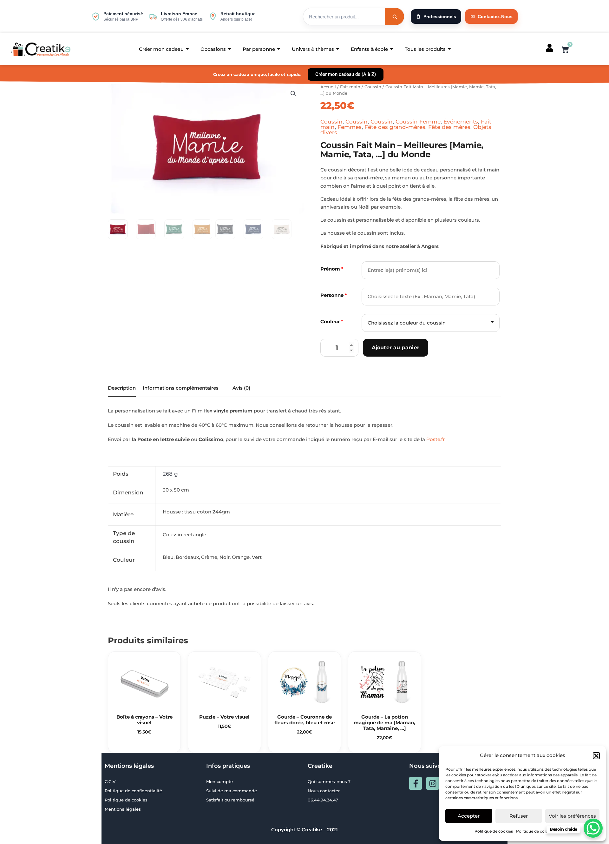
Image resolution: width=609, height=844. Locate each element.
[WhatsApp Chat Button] (593, 828)
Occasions (213, 49)
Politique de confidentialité (541, 831)
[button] (596, 756)
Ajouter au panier (395, 348)
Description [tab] (122, 388)
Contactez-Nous (495, 16)
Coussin (372, 86)
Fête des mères (449, 127)
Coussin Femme (418, 121)
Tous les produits (425, 49)
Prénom (332, 269)
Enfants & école (369, 49)
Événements (460, 121)
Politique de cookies (494, 831)
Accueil (328, 86)
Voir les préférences (572, 816)
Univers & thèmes (313, 49)
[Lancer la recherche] (394, 16)
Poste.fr (435, 439)
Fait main (350, 86)
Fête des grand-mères (394, 127)
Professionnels (439, 16)
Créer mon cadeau (161, 49)
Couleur (331, 321)
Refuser (518, 816)
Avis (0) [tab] (241, 388)
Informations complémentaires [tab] (181, 388)
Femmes (349, 127)
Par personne (259, 49)
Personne (333, 295)
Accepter (469, 816)
